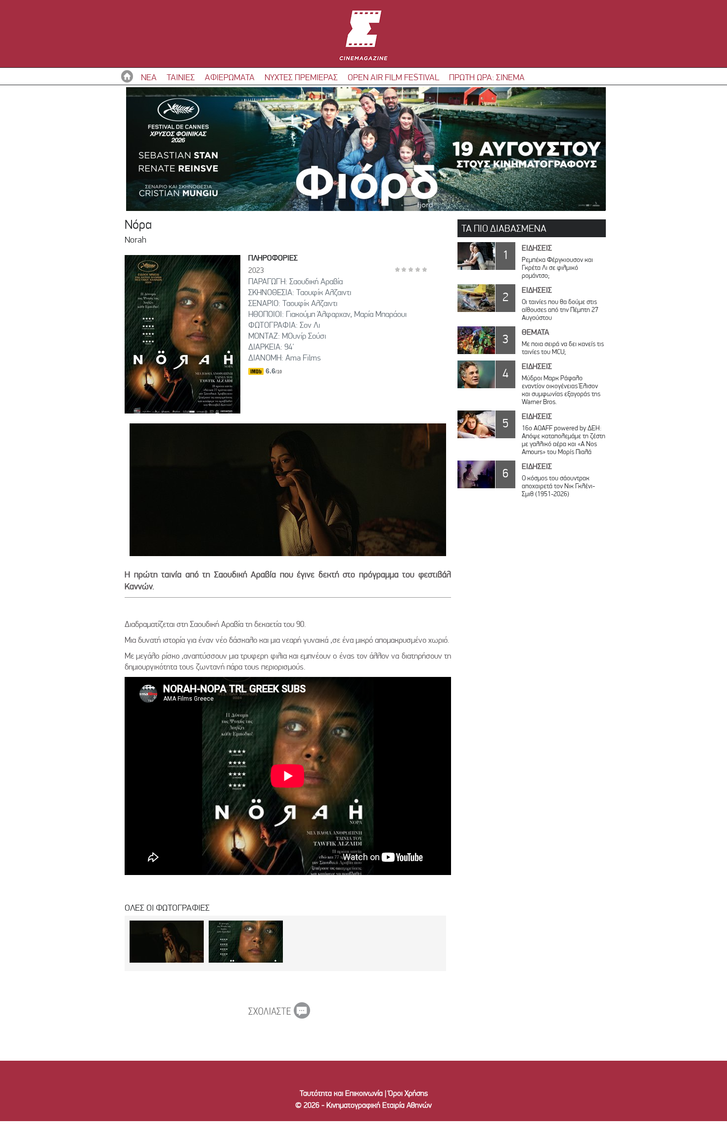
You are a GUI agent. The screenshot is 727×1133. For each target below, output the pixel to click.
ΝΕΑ (149, 77)
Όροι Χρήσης (408, 1093)
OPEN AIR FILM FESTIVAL (393, 77)
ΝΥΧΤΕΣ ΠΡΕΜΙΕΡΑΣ (301, 77)
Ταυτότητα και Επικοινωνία (341, 1093)
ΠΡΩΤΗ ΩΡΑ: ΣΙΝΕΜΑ (487, 77)
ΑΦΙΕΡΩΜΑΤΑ (230, 77)
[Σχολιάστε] (279, 1016)
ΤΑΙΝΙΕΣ (181, 77)
